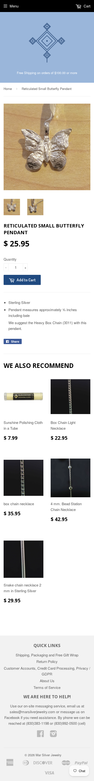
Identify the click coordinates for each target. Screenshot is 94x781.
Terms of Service (47, 687)
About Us (47, 680)
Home (8, 88)
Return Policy (47, 661)
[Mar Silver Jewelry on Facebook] (40, 734)
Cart (86, 5)
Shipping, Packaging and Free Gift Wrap (47, 654)
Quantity (10, 259)
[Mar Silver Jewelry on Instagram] (53, 734)
